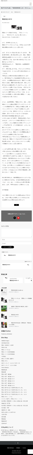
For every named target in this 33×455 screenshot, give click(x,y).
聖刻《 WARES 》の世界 (7, 345)
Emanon (19, 452)
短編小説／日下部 (6, 403)
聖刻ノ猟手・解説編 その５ (8, 385)
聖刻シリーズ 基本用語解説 (8, 352)
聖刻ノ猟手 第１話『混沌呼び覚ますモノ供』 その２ (14, 392)
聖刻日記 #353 (15, 314)
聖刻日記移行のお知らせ (17, 290)
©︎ (2, 432)
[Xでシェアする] (16, 205)
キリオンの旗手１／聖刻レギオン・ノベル (12, 398)
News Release (5, 367)
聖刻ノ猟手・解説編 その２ (8, 378)
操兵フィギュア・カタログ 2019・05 (11, 363)
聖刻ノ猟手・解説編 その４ (8, 383)
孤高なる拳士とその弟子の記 (9, 412)
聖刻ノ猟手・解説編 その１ (8, 376)
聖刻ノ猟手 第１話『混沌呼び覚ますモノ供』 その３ (14, 394)
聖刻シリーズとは (6, 349)
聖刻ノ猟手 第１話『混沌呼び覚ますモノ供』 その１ (14, 390)
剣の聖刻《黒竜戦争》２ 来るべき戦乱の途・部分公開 (15, 401)
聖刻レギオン (5, 360)
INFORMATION (5, 343)
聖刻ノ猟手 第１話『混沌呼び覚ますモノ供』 (12, 387)
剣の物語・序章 (5, 407)
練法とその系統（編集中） (8, 358)
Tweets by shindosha (6, 334)
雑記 (4, 16)
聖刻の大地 (4, 347)
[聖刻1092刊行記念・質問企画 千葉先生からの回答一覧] (4, 325)
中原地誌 (4, 356)
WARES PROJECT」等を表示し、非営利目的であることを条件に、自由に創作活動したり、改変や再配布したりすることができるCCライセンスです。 (16, 433)
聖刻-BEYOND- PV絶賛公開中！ (11, 37)
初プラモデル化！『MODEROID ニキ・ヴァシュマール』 (16, 8)
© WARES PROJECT (16, 450)
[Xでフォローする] (14, 218)
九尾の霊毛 (4, 414)
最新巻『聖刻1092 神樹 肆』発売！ (19, 306)
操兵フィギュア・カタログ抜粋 (9, 365)
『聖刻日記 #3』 (10, 35)
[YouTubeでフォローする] (18, 218)
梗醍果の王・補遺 (6, 410)
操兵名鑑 (4, 416)
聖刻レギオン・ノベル (7, 396)
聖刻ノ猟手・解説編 (6, 374)
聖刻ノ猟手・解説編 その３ (8, 381)
